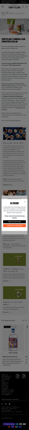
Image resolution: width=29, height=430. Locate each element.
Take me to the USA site (14, 221)
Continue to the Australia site (14, 225)
